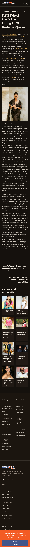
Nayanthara (5, 415)
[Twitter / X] (7, 479)
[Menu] (22, 3)
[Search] (26, 3)
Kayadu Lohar (5, 421)
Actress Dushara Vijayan (9, 34)
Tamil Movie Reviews (7, 497)
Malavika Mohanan (21, 435)
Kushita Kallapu (20, 412)
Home (3, 9)
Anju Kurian (19, 423)
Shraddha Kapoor (6, 446)
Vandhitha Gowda (6, 428)
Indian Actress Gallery (8, 491)
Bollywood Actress (7, 518)
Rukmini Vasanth (6, 425)
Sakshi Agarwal (20, 426)
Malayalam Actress (7, 515)
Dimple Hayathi (6, 400)
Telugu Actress (6, 508)
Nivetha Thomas (20, 429)
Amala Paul (5, 411)
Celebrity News (6, 529)
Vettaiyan (12, 77)
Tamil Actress (5, 505)
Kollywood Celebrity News (11, 9)
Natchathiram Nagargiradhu (15, 58)
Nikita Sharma (5, 443)
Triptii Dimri (5, 450)
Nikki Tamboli (5, 403)
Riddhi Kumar (19, 403)
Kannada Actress (6, 512)
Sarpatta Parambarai (20, 49)
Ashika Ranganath (7, 434)
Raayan (10, 75)
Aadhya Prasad (20, 432)
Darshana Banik (20, 400)
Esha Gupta (5, 456)
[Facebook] (3, 479)
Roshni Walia (5, 453)
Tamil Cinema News (7, 526)
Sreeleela (4, 431)
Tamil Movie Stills (6, 494)
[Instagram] (11, 479)
